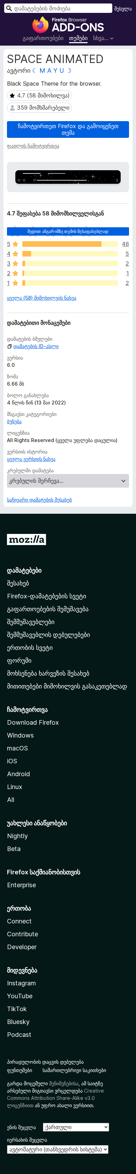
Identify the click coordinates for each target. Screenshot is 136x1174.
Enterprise (21, 885)
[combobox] (58, 8)
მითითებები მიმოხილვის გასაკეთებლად (67, 686)
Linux (14, 786)
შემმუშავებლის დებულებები (48, 634)
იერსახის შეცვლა (27, 1140)
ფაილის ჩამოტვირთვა (33, 146)
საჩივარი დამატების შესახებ (39, 500)
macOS (17, 748)
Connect (19, 921)
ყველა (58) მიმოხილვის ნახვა (41, 298)
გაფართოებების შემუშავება (48, 609)
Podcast (19, 1034)
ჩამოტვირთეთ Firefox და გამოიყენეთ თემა (68, 129)
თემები (78, 37)
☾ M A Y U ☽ (51, 70)
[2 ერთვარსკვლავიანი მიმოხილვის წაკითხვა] (70, 283)
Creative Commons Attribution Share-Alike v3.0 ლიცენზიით (55, 1098)
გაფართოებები (43, 37)
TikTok (17, 1009)
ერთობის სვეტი (30, 647)
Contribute (22, 934)
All (10, 799)
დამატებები (24, 570)
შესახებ (18, 583)
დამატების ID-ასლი (36, 346)
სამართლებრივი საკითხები (74, 1070)
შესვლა (123, 8)
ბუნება (14, 421)
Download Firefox (33, 722)
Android (18, 774)
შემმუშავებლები (30, 621)
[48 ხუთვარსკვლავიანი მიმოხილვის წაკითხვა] (70, 244)
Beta (14, 848)
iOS (12, 761)
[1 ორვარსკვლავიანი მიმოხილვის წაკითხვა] (70, 273)
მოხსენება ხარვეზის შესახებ (48, 673)
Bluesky (18, 1021)
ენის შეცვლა (21, 1127)
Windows (20, 735)
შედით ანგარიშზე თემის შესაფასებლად (68, 231)
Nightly (17, 836)
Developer (22, 947)
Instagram (21, 983)
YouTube (19, 996)
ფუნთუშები (19, 1070)
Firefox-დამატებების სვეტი (46, 596)
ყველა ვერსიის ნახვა (31, 459)
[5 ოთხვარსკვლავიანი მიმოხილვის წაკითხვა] (70, 254)
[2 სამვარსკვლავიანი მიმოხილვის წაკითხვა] (70, 263)
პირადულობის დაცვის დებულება (45, 1062)
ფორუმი (19, 660)
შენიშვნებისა (63, 1083)
